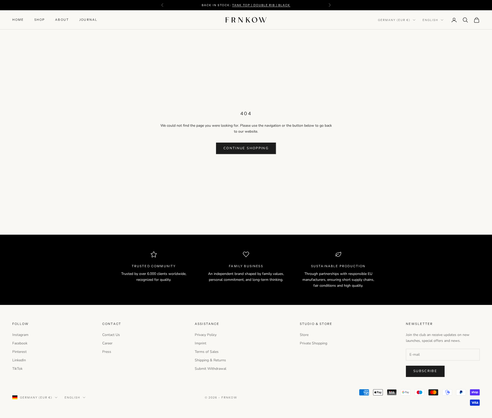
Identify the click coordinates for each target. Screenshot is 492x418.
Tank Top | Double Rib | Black (261, 5)
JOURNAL (88, 20)
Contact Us (111, 334)
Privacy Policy (206, 334)
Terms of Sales (207, 351)
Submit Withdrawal (210, 368)
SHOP (39, 20)
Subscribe (425, 371)
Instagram (20, 334)
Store (304, 334)
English (430, 20)
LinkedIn (19, 360)
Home (18, 20)
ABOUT (62, 20)
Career (107, 343)
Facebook (19, 343)
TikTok (17, 368)
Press (106, 351)
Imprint (200, 343)
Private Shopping (313, 343)
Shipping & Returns (210, 360)
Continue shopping (246, 148)
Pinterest (19, 351)
